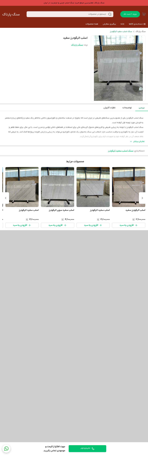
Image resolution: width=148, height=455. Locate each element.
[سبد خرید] (144, 14)
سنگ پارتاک (11, 14)
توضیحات (127, 107)
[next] (5, 198)
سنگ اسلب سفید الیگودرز (121, 31)
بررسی (142, 107)
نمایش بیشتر (139, 141)
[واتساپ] (6, 449)
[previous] (142, 198)
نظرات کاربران (109, 107)
